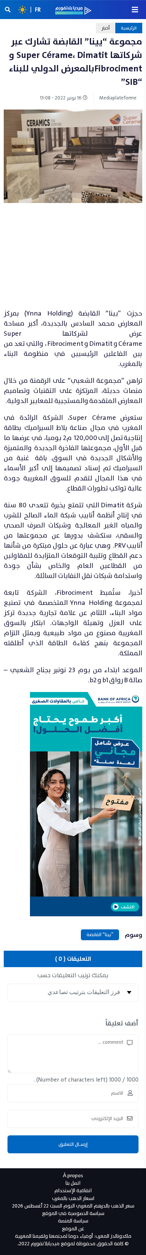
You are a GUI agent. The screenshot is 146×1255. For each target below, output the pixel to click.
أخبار (105, 28)
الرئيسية (129, 28)
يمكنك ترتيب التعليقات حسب (73, 975)
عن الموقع (73, 1228)
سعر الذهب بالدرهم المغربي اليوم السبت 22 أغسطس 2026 (73, 1206)
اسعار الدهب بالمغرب (73, 1198)
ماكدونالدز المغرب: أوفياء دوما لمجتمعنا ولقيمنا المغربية (73, 1236)
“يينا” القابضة (99, 935)
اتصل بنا (73, 1183)
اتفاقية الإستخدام (73, 1190)
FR (38, 10)
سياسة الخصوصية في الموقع (73, 1213)
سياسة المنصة (73, 1220)
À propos (73, 1175)
